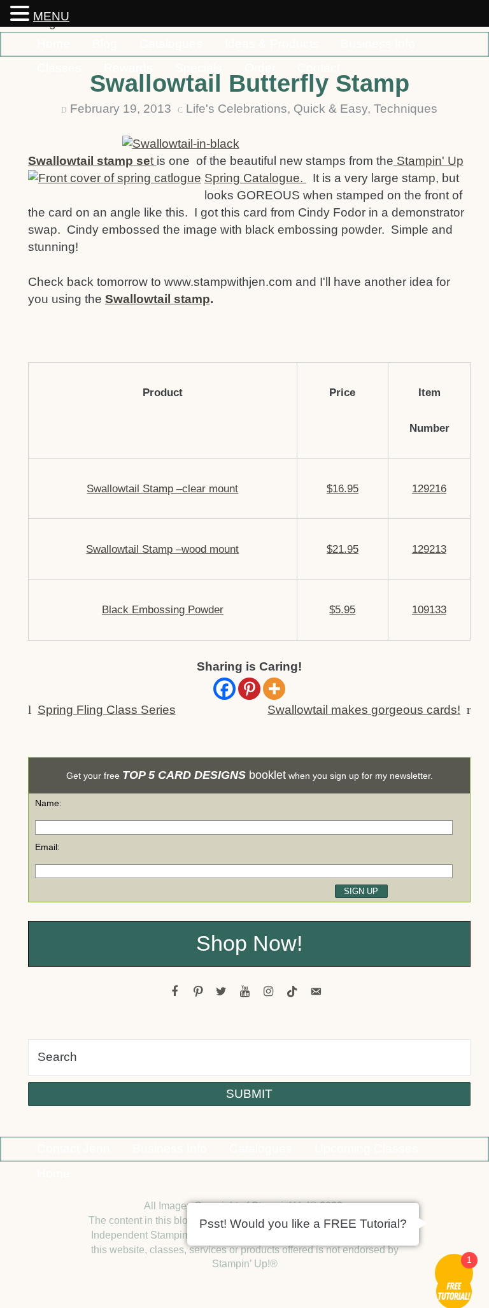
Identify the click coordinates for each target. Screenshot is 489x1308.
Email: (47, 847)
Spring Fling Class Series (107, 709)
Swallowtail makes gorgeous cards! (363, 709)
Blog (104, 43)
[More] (274, 689)
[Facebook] (224, 689)
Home (53, 43)
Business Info (378, 43)
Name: (48, 803)
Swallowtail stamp (157, 299)
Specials (198, 68)
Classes (59, 68)
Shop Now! (249, 943)
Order (260, 68)
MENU (51, 16)
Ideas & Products (272, 43)
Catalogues (170, 43)
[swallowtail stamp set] (249, 144)
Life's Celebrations (236, 108)
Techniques (405, 108)
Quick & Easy (330, 108)
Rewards (128, 68)
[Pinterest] (249, 689)
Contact (318, 68)
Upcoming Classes (366, 1148)
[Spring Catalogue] (116, 180)
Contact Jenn (73, 1148)
